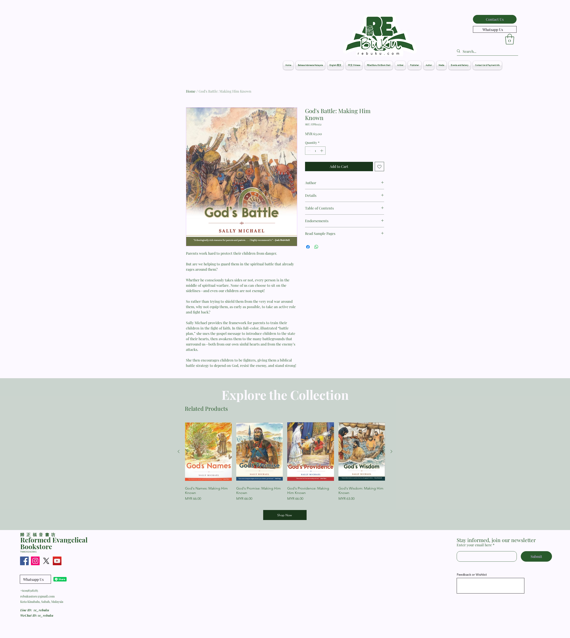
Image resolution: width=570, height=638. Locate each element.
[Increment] (322, 150)
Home (190, 91)
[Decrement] (308, 150)
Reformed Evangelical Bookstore (54, 543)
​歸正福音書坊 (38, 534)
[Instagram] (35, 561)
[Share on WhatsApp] (316, 247)
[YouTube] (57, 561)
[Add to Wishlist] (379, 166)
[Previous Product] (178, 451)
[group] (285, 463)
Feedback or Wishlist (472, 574)
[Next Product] (391, 451)
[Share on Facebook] (308, 247)
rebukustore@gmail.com (37, 596)
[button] (509, 39)
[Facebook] (24, 561)
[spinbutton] (315, 150)
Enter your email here (474, 545)
